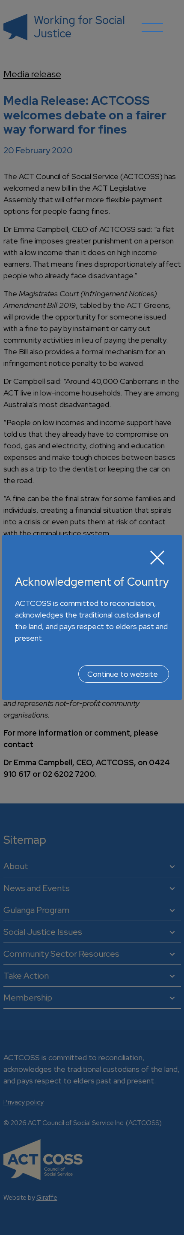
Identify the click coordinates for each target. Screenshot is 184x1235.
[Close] (157, 557)
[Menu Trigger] (152, 34)
